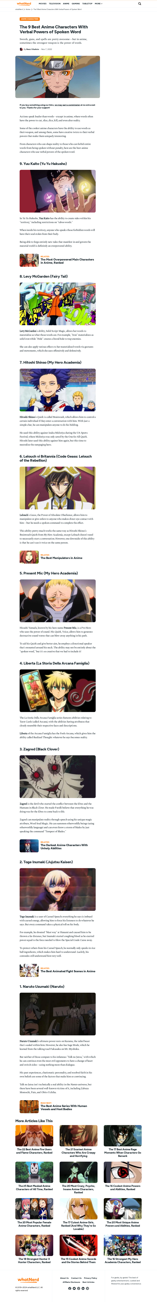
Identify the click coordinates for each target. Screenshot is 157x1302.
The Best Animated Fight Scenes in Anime (68, 971)
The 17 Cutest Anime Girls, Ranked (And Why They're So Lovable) (78, 1226)
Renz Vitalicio (32, 49)
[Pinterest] (78, 1288)
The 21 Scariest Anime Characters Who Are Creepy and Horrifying (78, 1152)
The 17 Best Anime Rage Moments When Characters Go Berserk (122, 1152)
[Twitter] (74, 1288)
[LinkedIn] (83, 1288)
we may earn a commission (67, 105)
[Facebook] (69, 1288)
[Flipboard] (87, 1288)
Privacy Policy (90, 1278)
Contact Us (76, 1278)
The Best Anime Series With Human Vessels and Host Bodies (64, 1108)
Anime (28, 9)
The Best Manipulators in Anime (61, 558)
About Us (64, 1278)
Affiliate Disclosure (71, 1282)
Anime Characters (29, 19)
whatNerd (19, 9)
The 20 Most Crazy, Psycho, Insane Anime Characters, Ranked (78, 1189)
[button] (140, 4)
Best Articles (88, 1282)
